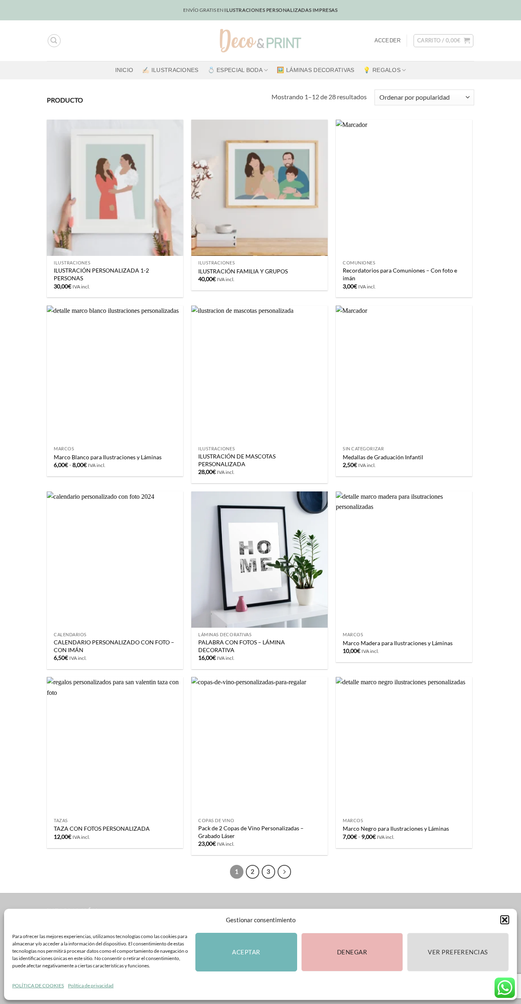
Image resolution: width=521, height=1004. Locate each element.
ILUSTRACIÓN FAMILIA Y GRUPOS (243, 271)
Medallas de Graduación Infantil (383, 457)
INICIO (124, 70)
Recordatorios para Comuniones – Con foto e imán (400, 274)
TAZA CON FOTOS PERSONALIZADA (102, 828)
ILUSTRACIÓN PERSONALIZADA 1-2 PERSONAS (101, 274)
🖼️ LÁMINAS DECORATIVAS (315, 70)
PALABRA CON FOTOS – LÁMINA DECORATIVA (241, 646)
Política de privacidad (91, 985)
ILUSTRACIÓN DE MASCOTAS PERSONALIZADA (237, 460)
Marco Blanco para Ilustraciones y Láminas (108, 457)
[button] (505, 920)
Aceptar (246, 952)
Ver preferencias (458, 952)
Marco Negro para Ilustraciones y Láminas (396, 828)
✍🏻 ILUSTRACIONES (170, 70)
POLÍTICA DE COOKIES (38, 985)
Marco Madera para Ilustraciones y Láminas (398, 643)
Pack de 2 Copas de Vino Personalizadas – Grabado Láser (251, 832)
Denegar (352, 952)
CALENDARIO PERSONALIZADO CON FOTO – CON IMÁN (114, 646)
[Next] (284, 872)
